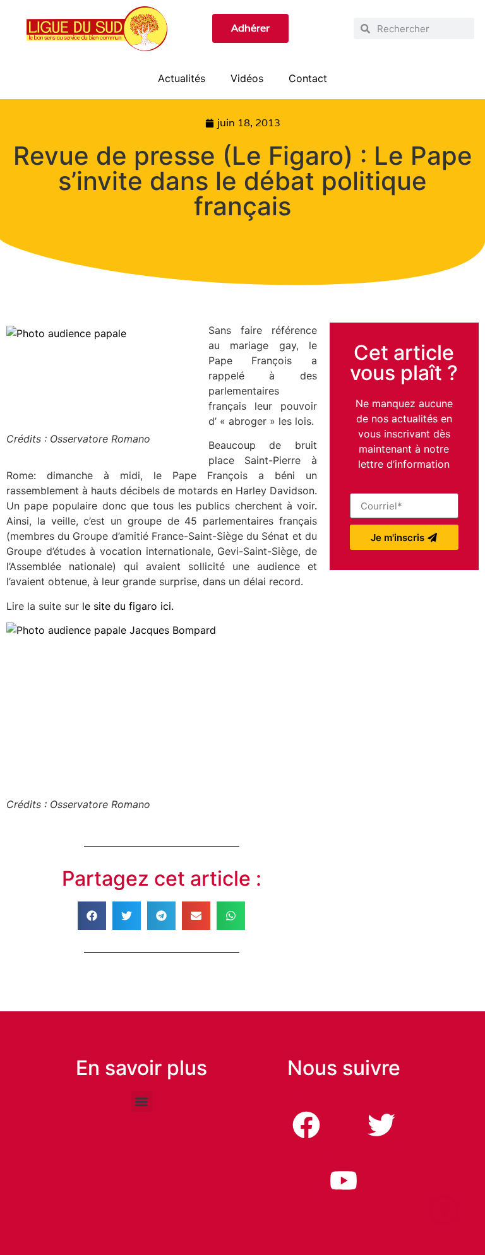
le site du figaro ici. (128, 606)
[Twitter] (381, 1125)
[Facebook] (306, 1125)
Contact (308, 78)
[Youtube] (343, 1180)
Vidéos (247, 78)
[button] (92, 915)
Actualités (181, 78)
